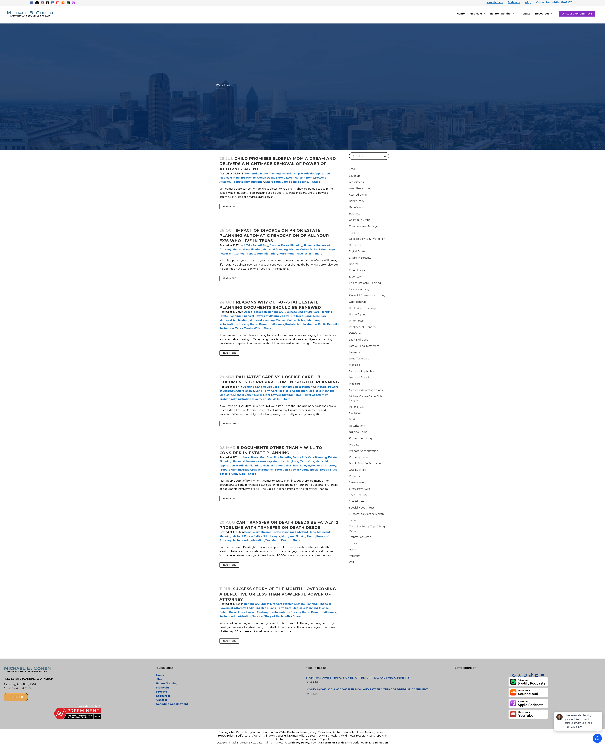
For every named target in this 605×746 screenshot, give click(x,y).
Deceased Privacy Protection (367, 238)
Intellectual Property (362, 327)
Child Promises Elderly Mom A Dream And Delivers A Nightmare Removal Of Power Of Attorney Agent (277, 163)
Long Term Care (316, 316)
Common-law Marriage (363, 226)
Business (291, 311)
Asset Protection (255, 311)
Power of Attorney (232, 253)
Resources (542, 13)
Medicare (225, 394)
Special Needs (298, 469)
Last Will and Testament (364, 345)
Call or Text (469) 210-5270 (554, 2)
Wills (308, 253)
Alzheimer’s (356, 182)
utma (352, 549)
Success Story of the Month (271, 616)
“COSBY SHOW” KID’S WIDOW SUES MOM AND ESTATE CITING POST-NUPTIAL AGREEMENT (367, 689)
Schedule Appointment (577, 14)
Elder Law (355, 276)
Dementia (251, 173)
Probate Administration (248, 181)
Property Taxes (358, 457)
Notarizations (228, 324)
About (160, 679)
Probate (525, 13)
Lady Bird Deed (293, 316)
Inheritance (356, 320)
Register (16, 697)
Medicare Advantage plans (366, 390)
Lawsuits (354, 352)
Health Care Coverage (363, 308)
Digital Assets (357, 251)
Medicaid (476, 13)
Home (461, 13)
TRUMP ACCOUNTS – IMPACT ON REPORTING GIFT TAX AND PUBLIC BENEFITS (358, 677)
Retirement (286, 253)
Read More (229, 206)
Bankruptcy (356, 201)
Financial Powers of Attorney (261, 316)
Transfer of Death (277, 540)
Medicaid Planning (232, 177)
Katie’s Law (356, 333)
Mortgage (288, 536)
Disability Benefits (279, 457)
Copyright (355, 232)
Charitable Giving (360, 219)
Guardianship (291, 173)
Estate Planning (501, 13)
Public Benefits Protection (270, 469)
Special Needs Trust (323, 469)
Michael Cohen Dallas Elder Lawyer (270, 177)
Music (352, 419)
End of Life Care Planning (315, 311)
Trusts (299, 253)
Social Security (299, 181)
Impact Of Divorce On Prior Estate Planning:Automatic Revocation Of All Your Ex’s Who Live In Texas (274, 235)
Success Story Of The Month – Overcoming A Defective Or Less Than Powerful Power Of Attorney (277, 594)
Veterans (354, 555)
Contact (161, 699)
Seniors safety (357, 482)
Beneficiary (260, 245)
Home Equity (357, 314)
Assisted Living (358, 194)
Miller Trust (356, 406)
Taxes (239, 328)
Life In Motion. (379, 742)
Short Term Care (276, 181)
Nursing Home (304, 177)
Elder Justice (357, 270)
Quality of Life (262, 399)
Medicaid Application (315, 173)
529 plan (354, 175)
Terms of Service (334, 742)
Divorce (274, 245)
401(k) (248, 245)
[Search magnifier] (385, 156)
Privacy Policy (299, 742)
